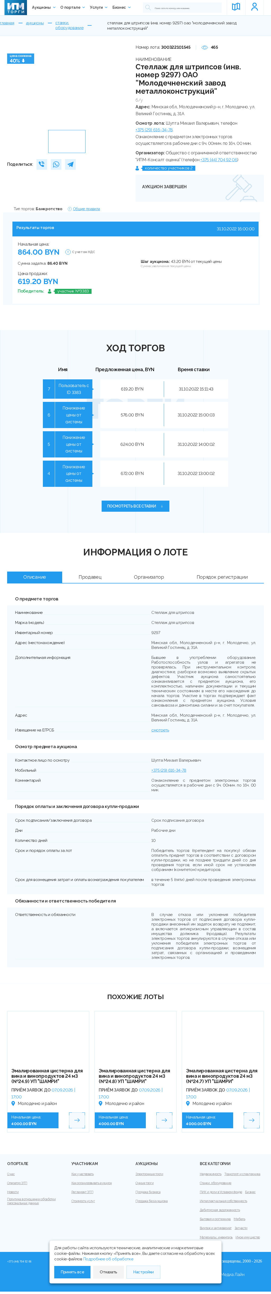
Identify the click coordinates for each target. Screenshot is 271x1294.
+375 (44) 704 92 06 (218, 159)
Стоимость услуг (83, 1201)
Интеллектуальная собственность (223, 1201)
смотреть (160, 730)
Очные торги (144, 1183)
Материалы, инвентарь (216, 1237)
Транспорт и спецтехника (242, 1174)
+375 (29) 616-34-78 (154, 129)
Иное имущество (248, 1237)
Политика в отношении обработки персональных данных (31, 1201)
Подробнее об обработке (108, 1259)
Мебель (239, 1219)
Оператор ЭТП (17, 1183)
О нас (11, 1174)
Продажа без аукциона (152, 1201)
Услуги (96, 7)
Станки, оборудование (216, 1183)
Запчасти (240, 1228)
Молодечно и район (37, 1103)
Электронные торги (149, 1174)
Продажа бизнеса (148, 1192)
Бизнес (119, 7)
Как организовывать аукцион (91, 1183)
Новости (13, 1192)
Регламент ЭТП (82, 1192)
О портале (70, 7)
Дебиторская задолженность (220, 1210)
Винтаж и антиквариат (216, 1228)
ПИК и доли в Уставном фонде (221, 1192)
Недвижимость (211, 1174)
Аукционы (41, 7)
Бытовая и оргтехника (215, 1219)
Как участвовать (82, 1174)
